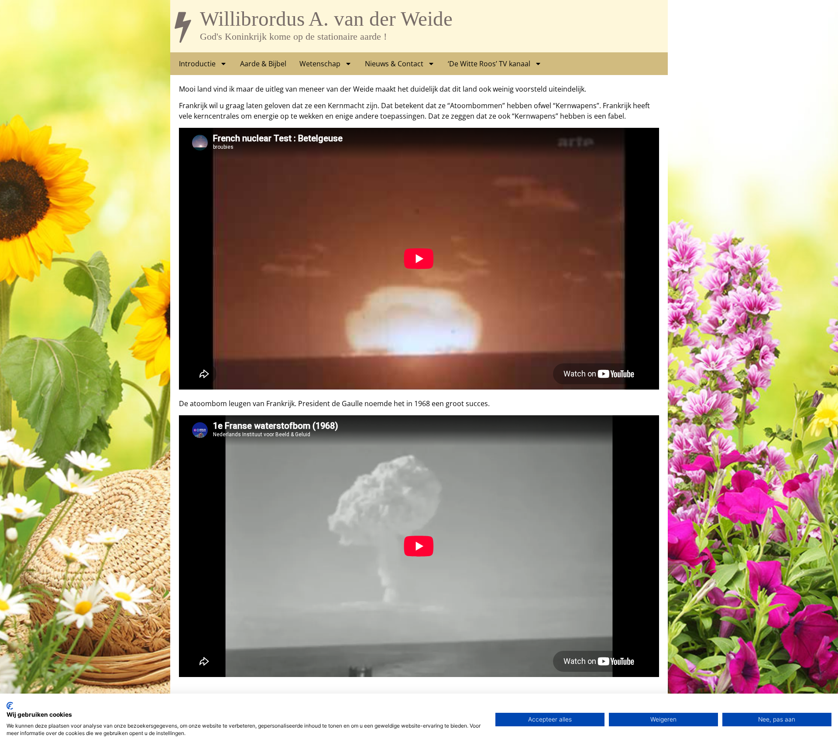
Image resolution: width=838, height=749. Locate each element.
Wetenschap (319, 63)
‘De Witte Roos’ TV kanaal (489, 63)
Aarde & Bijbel (263, 63)
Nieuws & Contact (394, 63)
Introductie (197, 63)
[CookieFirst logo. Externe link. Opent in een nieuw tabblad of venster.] (10, 706)
